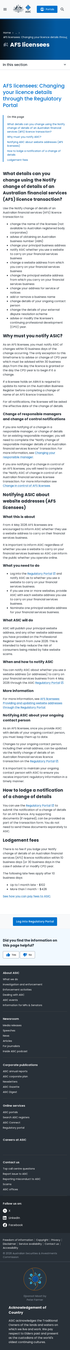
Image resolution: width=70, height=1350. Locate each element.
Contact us (11, 1162)
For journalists (11, 1046)
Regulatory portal (13, 1128)
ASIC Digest (10, 1092)
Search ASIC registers (16, 1117)
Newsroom (11, 1019)
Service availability (30, 1244)
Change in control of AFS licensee (26, 486)
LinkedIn (14, 1218)
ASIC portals (10, 1112)
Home (7, 32)
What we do (10, 979)
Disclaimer (9, 1244)
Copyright (42, 1240)
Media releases (12, 1025)
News (6, 1036)
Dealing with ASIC (13, 995)
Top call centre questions (19, 1168)
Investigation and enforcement (22, 984)
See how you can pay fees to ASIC (26, 896)
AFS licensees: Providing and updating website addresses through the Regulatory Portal (32, 703)
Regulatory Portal (39, 574)
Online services (14, 1106)
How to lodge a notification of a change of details (34, 153)
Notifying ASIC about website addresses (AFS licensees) (35, 144)
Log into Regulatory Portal (35, 921)
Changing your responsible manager (29, 455)
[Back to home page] (22, 9)
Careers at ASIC (14, 1140)
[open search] (62, 9)
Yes (14, 955)
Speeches (9, 1030)
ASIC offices (10, 1189)
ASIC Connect (11, 1122)
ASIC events (10, 1000)
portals (50, 9)
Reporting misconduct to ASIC (22, 1179)
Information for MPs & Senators (22, 1005)
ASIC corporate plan (15, 1076)
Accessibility (10, 1248)
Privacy (55, 1240)
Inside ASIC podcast (15, 1051)
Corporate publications (20, 1065)
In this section (15, 64)
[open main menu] (5, 9)
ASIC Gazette (11, 1087)
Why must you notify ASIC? (24, 137)
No (30, 955)
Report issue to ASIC (15, 1174)
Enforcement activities (17, 989)
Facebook (16, 1225)
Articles (7, 1041)
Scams (7, 1184)
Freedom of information (18, 1240)
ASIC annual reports (15, 1071)
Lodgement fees (17, 160)
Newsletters (10, 1081)
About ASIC (11, 973)
